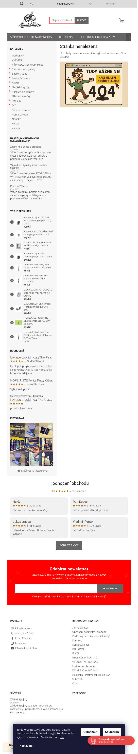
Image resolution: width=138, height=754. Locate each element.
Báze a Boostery (21, 78)
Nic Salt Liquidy (20, 87)
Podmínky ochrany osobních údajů (91, 636)
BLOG (75, 653)
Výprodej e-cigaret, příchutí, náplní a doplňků (28, 166)
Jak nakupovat (65, 4)
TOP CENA (18, 55)
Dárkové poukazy (21, 110)
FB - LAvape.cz (23, 638)
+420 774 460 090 (24, 633)
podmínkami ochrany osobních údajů (86, 596)
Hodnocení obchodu (69, 483)
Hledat (81, 20)
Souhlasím (112, 732)
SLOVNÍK (77, 679)
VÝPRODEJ (18, 60)
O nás (75, 683)
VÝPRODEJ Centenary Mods (27, 64)
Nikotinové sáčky (21, 96)
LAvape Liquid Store (26, 648)
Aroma (15, 83)
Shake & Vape (19, 73)
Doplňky (16, 101)
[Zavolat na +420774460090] (25, 3)
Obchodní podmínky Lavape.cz (89, 632)
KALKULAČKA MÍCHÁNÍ (85, 670)
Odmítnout (90, 732)
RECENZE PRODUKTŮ (84, 657)
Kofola (15, 123)
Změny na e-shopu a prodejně (25, 147)
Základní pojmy (18, 699)
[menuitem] (31, 37)
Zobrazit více (69, 545)
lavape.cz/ (21, 643)
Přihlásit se (110, 588)
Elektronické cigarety (23, 69)
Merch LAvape (20, 114)
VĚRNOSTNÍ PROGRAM (85, 662)
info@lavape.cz (23, 628)
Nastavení (26, 745)
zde (62, 737)
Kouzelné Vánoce (19, 186)
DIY (14, 105)
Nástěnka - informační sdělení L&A (91, 675)
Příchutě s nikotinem (23, 92)
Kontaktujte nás (80, 644)
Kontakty (77, 640)
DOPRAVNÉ (78, 649)
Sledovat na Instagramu (34, 470)
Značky (16, 128)
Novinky (16, 119)
